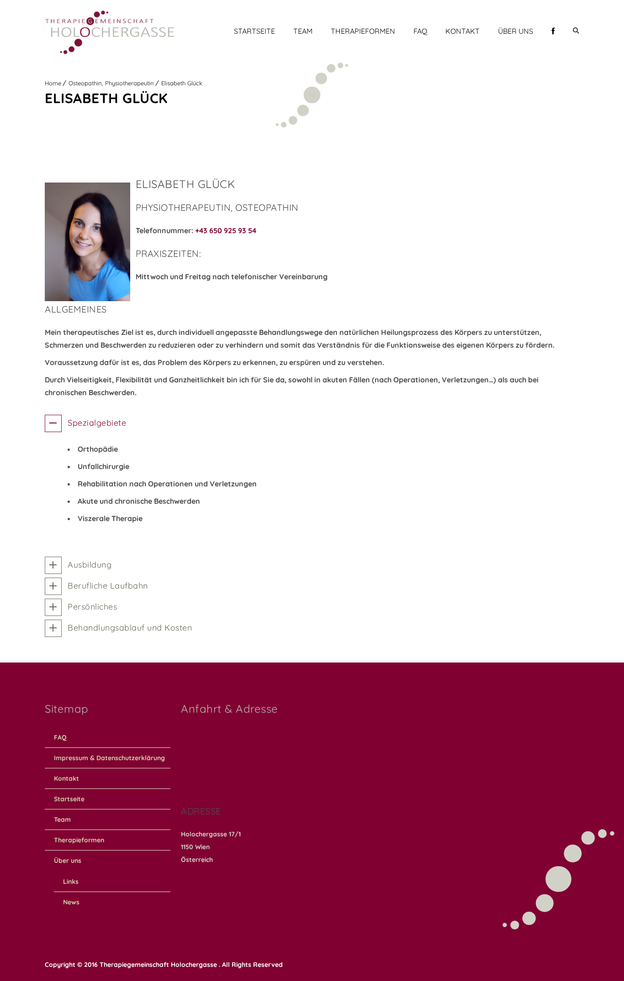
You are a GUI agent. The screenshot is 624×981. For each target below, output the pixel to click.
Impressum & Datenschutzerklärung (109, 758)
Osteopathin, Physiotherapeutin (111, 83)
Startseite (254, 31)
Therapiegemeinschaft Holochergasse (159, 964)
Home (53, 83)
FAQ (420, 31)
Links (71, 881)
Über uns (515, 31)
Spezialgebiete (97, 422)
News (71, 902)
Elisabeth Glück (181, 83)
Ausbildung (89, 564)
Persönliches (92, 606)
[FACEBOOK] (553, 31)
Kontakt (462, 31)
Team (302, 31)
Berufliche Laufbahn (108, 585)
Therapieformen (363, 31)
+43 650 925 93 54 (225, 230)
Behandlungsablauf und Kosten (130, 627)
